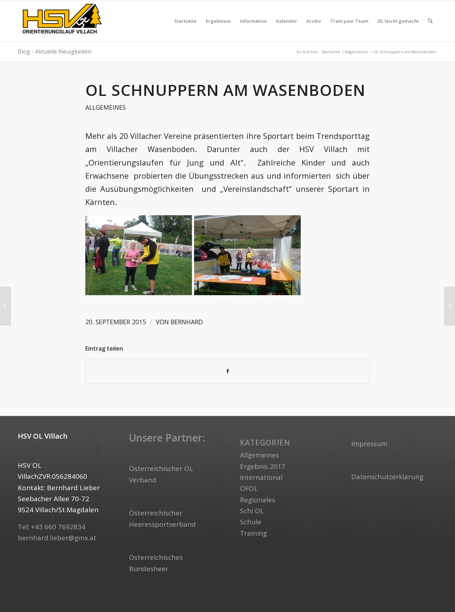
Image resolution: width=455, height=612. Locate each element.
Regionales (257, 499)
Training (253, 533)
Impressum (369, 443)
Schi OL (252, 510)
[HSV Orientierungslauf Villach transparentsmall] (62, 21)
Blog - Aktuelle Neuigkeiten (54, 51)
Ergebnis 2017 (262, 466)
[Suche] (430, 21)
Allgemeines (105, 107)
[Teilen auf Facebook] (227, 371)
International (261, 477)
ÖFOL (249, 488)
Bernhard (187, 322)
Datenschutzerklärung (387, 476)
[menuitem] (185, 21)
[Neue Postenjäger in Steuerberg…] (5, 306)
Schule (250, 521)
